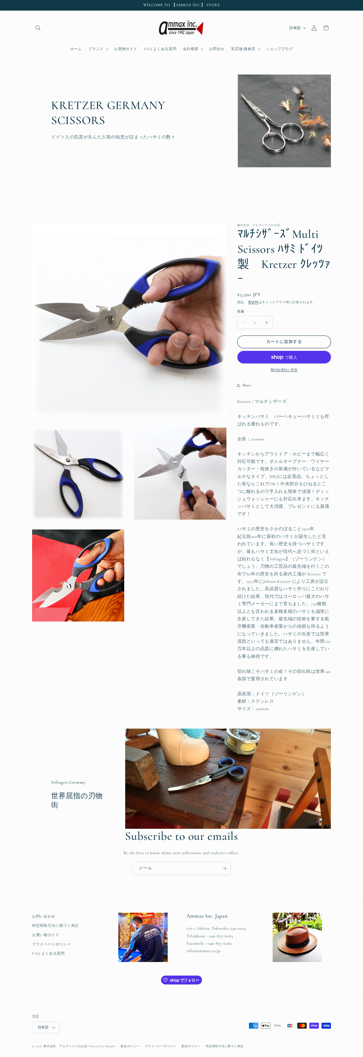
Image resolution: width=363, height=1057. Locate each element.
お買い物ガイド (45, 935)
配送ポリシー (191, 1046)
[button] (38, 28)
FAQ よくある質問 (48, 953)
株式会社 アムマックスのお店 (65, 1046)
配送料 (253, 302)
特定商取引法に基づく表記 (55, 926)
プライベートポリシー (51, 944)
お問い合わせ (43, 916)
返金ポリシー (130, 1046)
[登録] (224, 868)
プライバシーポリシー (160, 1046)
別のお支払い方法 (284, 370)
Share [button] (246, 385)
